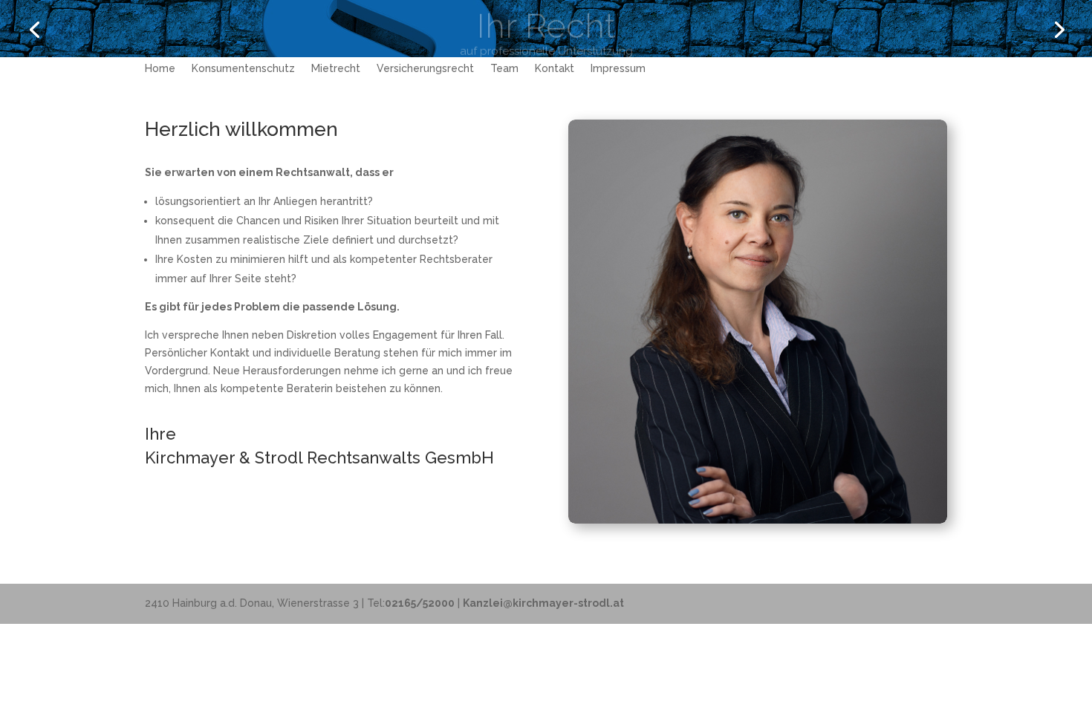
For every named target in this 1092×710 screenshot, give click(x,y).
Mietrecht (335, 68)
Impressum (618, 68)
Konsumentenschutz (243, 68)
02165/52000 (420, 603)
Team (504, 68)
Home (160, 68)
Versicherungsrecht (425, 68)
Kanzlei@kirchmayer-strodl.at (543, 603)
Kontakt (554, 68)
